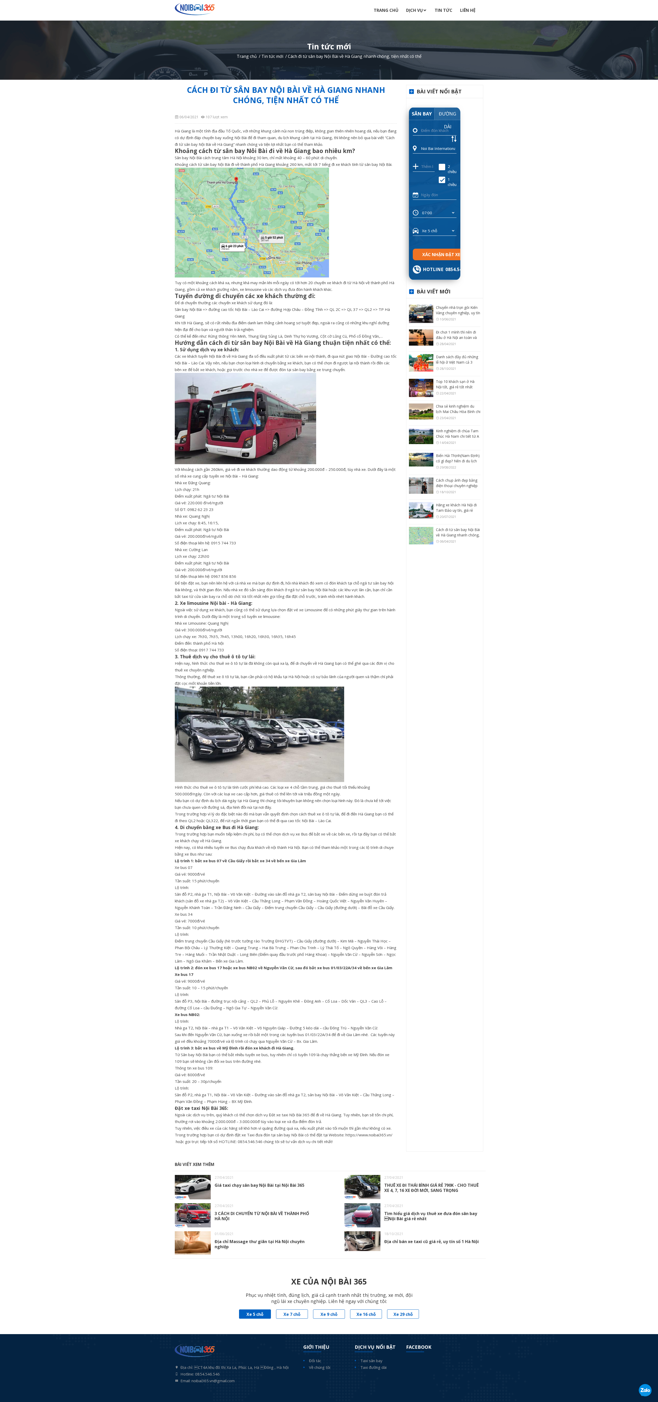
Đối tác (315, 1360)
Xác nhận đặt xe (441, 254)
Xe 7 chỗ (292, 1314)
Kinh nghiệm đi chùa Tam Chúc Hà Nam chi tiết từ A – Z (457, 436)
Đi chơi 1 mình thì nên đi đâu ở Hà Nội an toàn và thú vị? (456, 337)
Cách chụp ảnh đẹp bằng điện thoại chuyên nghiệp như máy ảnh (457, 485)
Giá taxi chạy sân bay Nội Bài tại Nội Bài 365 (259, 1185)
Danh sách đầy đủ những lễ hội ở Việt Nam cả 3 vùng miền (457, 362)
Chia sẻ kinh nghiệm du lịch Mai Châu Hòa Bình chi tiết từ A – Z (458, 411)
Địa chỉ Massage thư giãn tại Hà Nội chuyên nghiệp (260, 1244)
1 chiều (452, 182)
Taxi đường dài (373, 1367)
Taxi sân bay (371, 1360)
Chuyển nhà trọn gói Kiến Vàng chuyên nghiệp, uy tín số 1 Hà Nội (458, 313)
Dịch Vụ (414, 10)
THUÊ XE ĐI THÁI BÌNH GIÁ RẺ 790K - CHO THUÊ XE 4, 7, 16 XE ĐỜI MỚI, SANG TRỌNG (431, 1188)
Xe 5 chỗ (254, 1314)
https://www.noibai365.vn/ (368, 1134)
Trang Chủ (386, 10)
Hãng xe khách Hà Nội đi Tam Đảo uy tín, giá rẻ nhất (456, 510)
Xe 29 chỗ (403, 1314)
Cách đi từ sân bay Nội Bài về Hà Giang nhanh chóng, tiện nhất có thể (458, 535)
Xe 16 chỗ (366, 1314)
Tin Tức (443, 10)
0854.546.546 (459, 269)
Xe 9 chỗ (329, 1314)
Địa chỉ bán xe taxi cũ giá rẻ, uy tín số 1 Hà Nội (431, 1241)
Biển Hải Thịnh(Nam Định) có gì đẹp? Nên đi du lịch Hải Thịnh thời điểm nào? (458, 461)
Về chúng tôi (319, 1367)
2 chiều (452, 169)
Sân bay (422, 114)
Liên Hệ (468, 10)
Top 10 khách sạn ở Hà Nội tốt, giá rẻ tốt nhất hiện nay (455, 387)
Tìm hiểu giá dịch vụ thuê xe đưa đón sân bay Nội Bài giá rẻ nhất (430, 1216)
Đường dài (447, 115)
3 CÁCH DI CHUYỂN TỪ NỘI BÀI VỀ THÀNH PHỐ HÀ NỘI (262, 1216)
